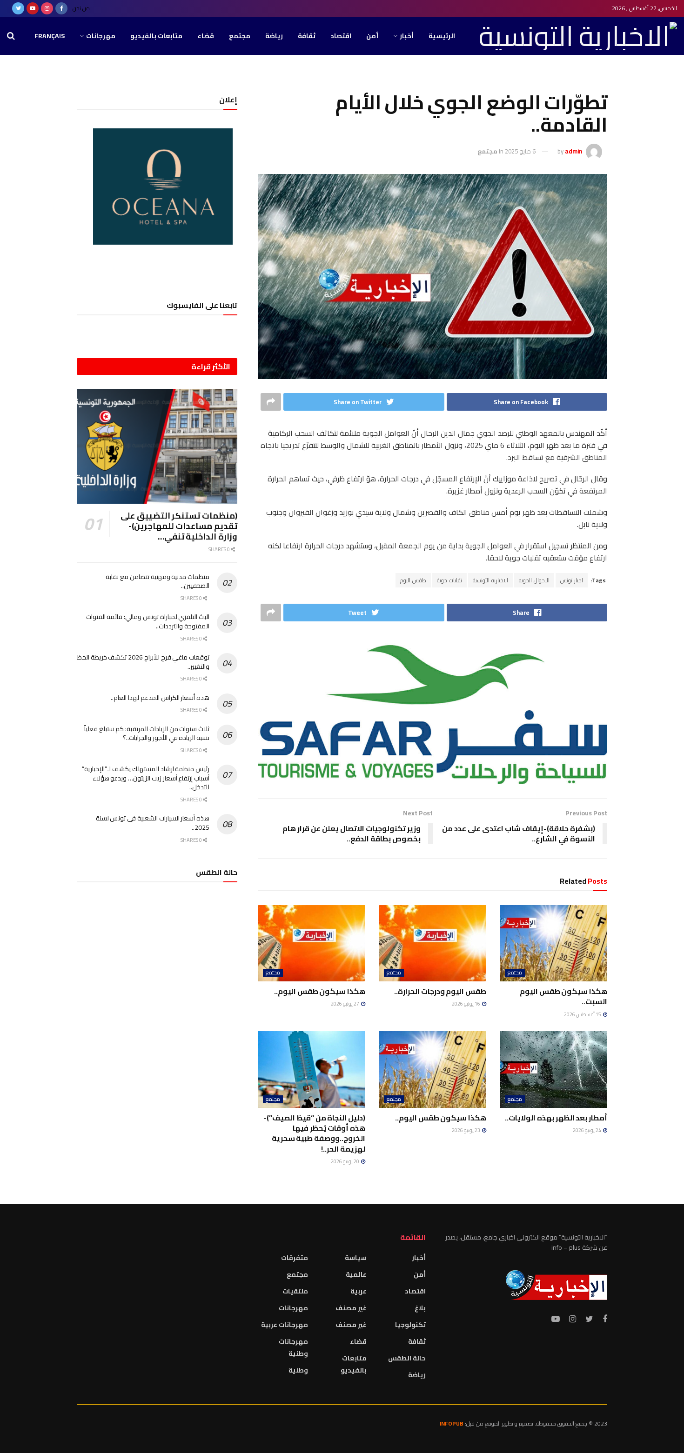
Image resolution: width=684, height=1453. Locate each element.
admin (573, 151)
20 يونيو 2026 (345, 1161)
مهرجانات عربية (284, 1325)
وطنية (298, 1370)
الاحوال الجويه (534, 580)
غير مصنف (351, 1308)
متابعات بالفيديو (156, 36)
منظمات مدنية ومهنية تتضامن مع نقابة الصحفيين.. (157, 581)
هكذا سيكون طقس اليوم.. (319, 991)
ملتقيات (295, 1291)
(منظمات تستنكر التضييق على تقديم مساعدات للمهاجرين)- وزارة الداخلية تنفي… (179, 526)
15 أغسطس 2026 (583, 1014)
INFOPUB (451, 1423)
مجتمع (239, 36)
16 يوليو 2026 (466, 1003)
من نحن (81, 8)
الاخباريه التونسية (490, 580)
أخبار (407, 36)
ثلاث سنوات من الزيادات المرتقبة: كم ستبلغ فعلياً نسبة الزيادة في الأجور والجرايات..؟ (146, 733)
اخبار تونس (571, 580)
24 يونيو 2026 (587, 1130)
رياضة (274, 36)
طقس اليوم (413, 580)
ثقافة (306, 36)
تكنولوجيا (410, 1325)
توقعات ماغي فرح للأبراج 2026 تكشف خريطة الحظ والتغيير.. (143, 662)
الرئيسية (442, 36)
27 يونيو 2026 (345, 1003)
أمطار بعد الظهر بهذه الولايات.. (556, 1118)
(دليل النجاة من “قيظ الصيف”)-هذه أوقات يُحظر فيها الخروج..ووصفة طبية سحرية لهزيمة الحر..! (314, 1133)
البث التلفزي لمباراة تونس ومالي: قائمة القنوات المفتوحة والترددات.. (147, 621)
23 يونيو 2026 (466, 1130)
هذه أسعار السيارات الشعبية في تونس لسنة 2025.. (152, 822)
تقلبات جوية (449, 580)
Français (49, 36)
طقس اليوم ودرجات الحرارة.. (440, 991)
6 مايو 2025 (520, 151)
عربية (358, 1291)
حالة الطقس (407, 1358)
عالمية (356, 1274)
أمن (372, 36)
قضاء (205, 36)
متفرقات (294, 1258)
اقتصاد (340, 36)
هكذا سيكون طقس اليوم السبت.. (563, 996)
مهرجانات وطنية (293, 1347)
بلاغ (420, 1308)
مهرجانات (100, 36)
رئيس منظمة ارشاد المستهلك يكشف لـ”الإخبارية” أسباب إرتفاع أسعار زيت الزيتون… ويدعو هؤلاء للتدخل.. (145, 778)
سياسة (356, 1258)
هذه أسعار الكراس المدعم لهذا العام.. (160, 698)
